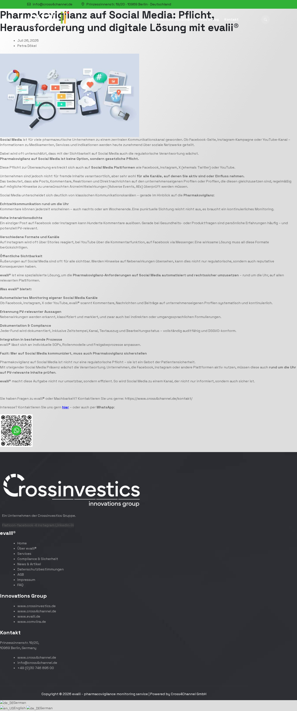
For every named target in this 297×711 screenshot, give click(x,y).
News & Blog (208, 19)
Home (94, 19)
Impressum (26, 579)
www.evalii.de (28, 616)
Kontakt (231, 19)
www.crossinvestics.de (36, 606)
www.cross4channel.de (36, 611)
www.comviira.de (31, 621)
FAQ (20, 585)
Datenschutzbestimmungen (40, 569)
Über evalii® (114, 19)
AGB (20, 574)
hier (65, 407)
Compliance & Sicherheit (171, 19)
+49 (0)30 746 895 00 (35, 668)
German (19, 702)
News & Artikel (29, 564)
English (20, 708)
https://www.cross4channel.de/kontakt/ (158, 398)
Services (137, 19)
